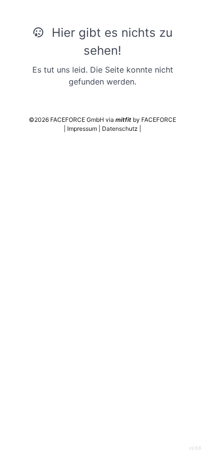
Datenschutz (120, 128)
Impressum (83, 128)
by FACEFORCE (145, 119)
